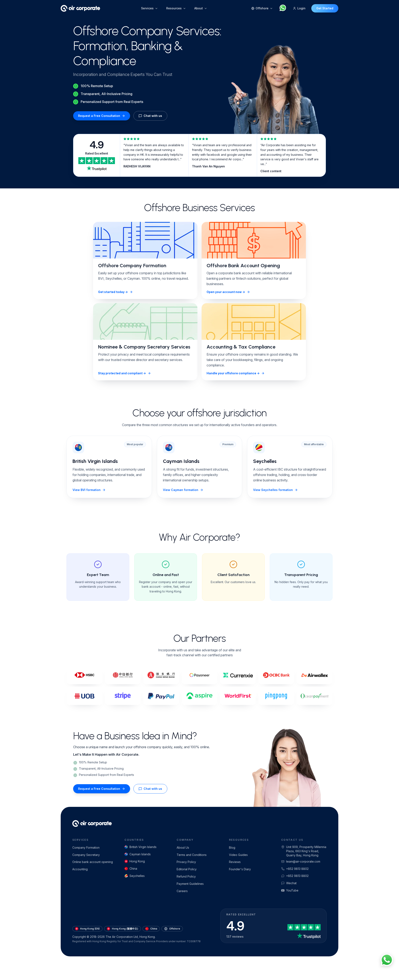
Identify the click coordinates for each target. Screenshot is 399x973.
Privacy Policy (186, 862)
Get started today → (113, 292)
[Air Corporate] (92, 823)
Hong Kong (137, 861)
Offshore (174, 928)
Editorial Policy (187, 869)
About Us (183, 847)
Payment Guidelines (190, 883)
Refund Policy (186, 876)
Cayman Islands (140, 854)
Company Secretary (86, 855)
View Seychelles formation (273, 490)
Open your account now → (226, 292)
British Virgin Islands (142, 847)
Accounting (80, 869)
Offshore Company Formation (132, 265)
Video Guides (238, 855)
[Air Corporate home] (80, 8)
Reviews (235, 862)
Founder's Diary (240, 869)
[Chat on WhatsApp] (283, 8)
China (133, 868)
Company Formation (86, 847)
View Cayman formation (180, 490)
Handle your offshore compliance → (233, 373)
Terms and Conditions (192, 855)
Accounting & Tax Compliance (241, 347)
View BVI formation (87, 490)
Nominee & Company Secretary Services (144, 347)
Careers (182, 891)
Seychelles (137, 876)
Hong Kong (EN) (90, 928)
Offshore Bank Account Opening (243, 265)
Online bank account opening (92, 862)
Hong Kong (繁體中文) (125, 928)
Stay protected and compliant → (122, 373)
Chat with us (153, 115)
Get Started (324, 8)
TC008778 (194, 941)
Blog (232, 847)
